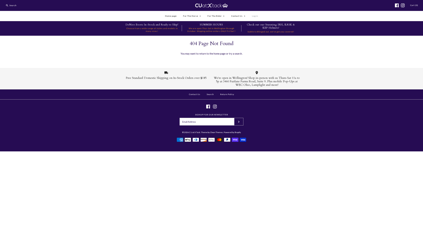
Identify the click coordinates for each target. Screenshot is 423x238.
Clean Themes (216, 132)
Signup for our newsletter (211, 114)
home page (220, 53)
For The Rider (216, 16)
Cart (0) (414, 5)
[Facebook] (397, 5)
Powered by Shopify (232, 132)
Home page (171, 16)
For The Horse (192, 16)
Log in (255, 16)
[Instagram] (403, 5)
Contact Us (238, 16)
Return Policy (227, 94)
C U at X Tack (194, 132)
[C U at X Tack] (211, 5)
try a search (235, 53)
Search (210, 94)
